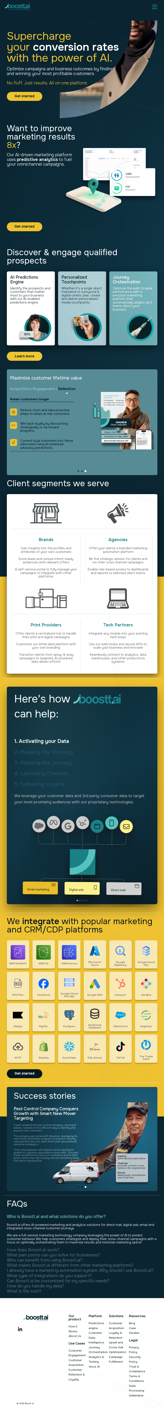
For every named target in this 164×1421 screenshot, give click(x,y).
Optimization (117, 1352)
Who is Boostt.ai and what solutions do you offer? (56, 1217)
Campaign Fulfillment (116, 1359)
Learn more (24, 356)
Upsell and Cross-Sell (116, 1345)
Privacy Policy (134, 1350)
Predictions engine (96, 1325)
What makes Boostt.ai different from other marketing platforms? (70, 1265)
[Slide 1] (78, 471)
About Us (75, 1336)
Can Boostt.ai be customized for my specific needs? (58, 1281)
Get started (24, 96)
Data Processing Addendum (136, 1390)
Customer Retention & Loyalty (77, 1374)
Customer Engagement (77, 1353)
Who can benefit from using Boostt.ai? (45, 1260)
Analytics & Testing (96, 1359)
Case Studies (134, 1330)
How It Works (73, 1329)
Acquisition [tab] (20, 389)
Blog (132, 1323)
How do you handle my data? (35, 1286)
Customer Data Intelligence (96, 1337)
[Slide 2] (82, 471)
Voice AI (94, 1366)
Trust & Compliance (137, 1369)
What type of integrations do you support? (49, 1275)
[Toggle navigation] (154, 7)
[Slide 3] (85, 471)
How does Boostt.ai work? (33, 1250)
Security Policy (135, 1359)
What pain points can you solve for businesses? (53, 1255)
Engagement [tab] (44, 389)
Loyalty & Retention (115, 1335)
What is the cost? (24, 1291)
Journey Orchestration (98, 1350)
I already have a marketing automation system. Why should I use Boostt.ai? (80, 1270)
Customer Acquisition (76, 1362)
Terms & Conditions (136, 1378)
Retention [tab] (67, 389)
